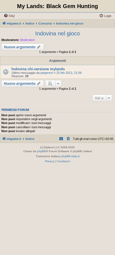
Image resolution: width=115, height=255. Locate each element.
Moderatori (27, 40)
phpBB (41, 151)
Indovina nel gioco (57, 33)
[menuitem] (9, 16)
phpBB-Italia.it (70, 156)
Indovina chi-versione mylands (38, 69)
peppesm (46, 72)
